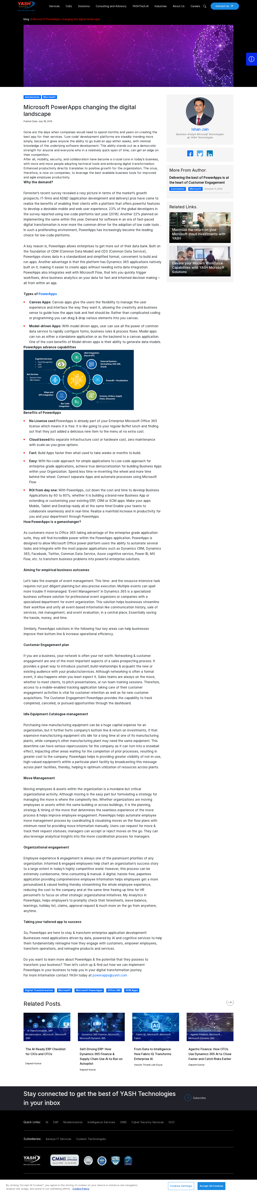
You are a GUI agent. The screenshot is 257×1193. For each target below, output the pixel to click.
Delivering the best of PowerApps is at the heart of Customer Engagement (199, 180)
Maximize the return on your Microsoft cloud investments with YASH (198, 234)
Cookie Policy (80, 1188)
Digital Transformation (39, 990)
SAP (56, 1122)
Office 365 (114, 990)
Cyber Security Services (148, 1122)
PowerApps (48, 294)
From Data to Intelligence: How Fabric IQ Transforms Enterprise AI (152, 1054)
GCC (172, 1122)
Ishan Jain (200, 129)
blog (26, 19)
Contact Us (222, 6)
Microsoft (64, 990)
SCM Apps (132, 990)
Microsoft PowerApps (89, 990)
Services (54, 6)
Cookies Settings (181, 1185)
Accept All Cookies (211, 1185)
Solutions (84, 6)
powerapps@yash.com (110, 975)
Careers (195, 6)
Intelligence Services (101, 1122)
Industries (161, 6)
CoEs (69, 6)
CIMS (123, 1122)
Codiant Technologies (91, 1139)
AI (47, 1122)
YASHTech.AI (140, 6)
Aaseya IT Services (58, 1139)
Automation (177, 188)
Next (233, 1001)
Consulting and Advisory (111, 6)
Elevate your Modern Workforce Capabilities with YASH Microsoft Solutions (198, 267)
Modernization (73, 1122)
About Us (179, 6)
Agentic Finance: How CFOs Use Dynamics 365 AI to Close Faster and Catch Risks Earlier (210, 1054)
